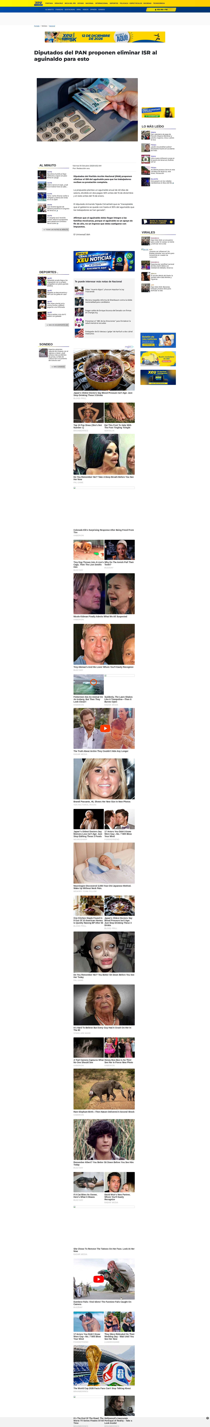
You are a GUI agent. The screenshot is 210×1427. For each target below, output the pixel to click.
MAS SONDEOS (59, 367)
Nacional (90, 3)
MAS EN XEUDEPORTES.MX (58, 325)
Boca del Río (70, 3)
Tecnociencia (159, 3)
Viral (79, 9)
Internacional (101, 3)
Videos (85, 9)
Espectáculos (136, 3)
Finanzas (59, 9)
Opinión (93, 9)
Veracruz (59, 3)
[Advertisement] (54, 250)
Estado (81, 3)
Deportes (114, 3)
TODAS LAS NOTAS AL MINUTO (56, 229)
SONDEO (46, 344)
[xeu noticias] (38, 3)
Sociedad (147, 3)
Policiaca (124, 3)
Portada (49, 3)
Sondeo (101, 9)
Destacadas (70, 9)
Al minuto (49, 9)
